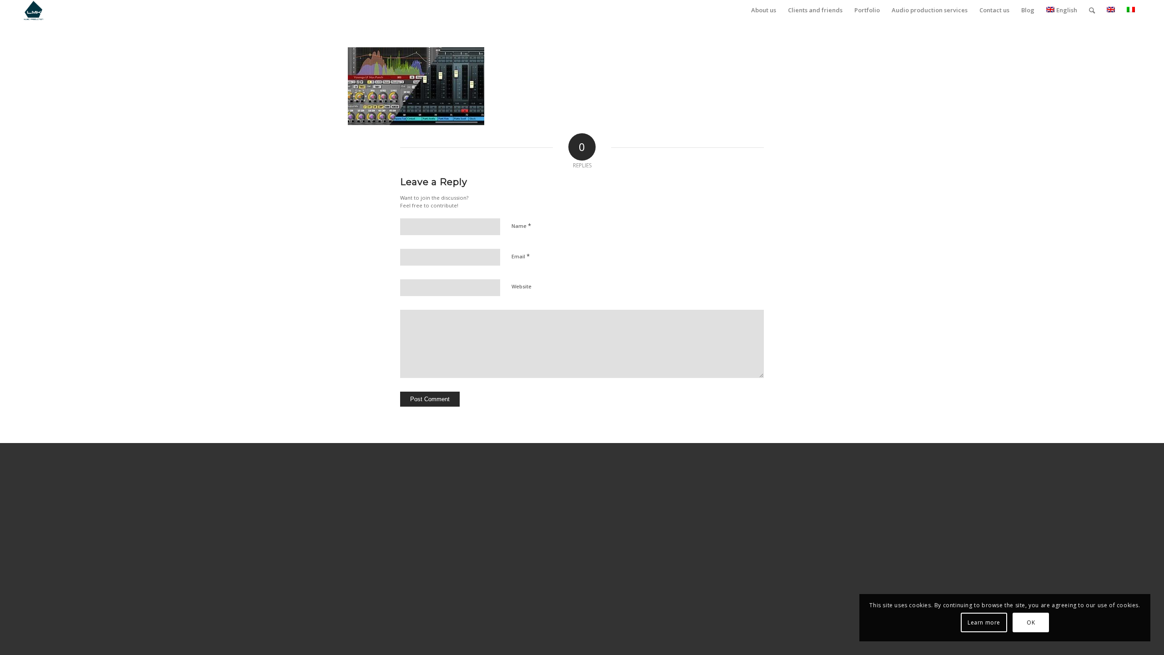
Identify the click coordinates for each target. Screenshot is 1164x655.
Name (521, 226)
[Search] (1092, 10)
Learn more (984, 622)
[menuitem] (763, 10)
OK (1031, 622)
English (1066, 10)
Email (521, 256)
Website (522, 286)
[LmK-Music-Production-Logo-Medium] (33, 10)
